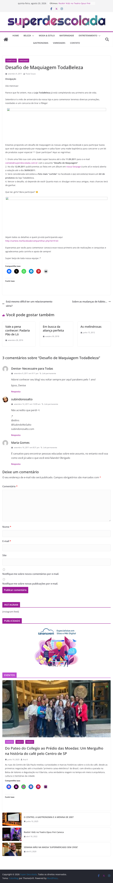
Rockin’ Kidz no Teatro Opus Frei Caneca (44, 832)
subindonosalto (22, 399)
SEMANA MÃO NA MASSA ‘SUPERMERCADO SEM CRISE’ (51, 847)
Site (4, 555)
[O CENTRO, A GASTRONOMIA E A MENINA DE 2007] (11, 819)
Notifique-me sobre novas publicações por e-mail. (30, 583)
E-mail (6, 541)
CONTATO (75, 42)
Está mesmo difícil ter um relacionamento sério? (29, 303)
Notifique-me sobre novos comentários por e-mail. (30, 574)
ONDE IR (20, 742)
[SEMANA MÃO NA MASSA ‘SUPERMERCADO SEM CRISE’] (11, 849)
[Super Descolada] (5, 39)
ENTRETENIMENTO (88, 35)
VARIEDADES (59, 42)
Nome (6, 526)
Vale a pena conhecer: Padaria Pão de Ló (17, 330)
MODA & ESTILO (47, 35)
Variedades (23, 60)
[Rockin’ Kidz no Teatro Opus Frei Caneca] (11, 834)
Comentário (10, 486)
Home (16, 35)
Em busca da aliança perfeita (53, 328)
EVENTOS (9, 742)
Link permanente (49, 373)
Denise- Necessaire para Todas (32, 368)
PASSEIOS (29, 742)
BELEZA (27, 35)
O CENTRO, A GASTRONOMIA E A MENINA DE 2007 (49, 817)
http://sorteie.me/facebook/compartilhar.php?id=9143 (31, 240)
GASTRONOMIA (40, 42)
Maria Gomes (20, 443)
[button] (32, 36)
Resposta (15, 391)
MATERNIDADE (66, 35)
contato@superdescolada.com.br (21, 162)
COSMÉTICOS (11, 60)
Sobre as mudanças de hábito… (89, 301)
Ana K (25, 759)
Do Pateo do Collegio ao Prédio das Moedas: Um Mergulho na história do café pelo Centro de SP (54, 751)
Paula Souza (31, 73)
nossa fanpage (73, 166)
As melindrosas (91, 327)
